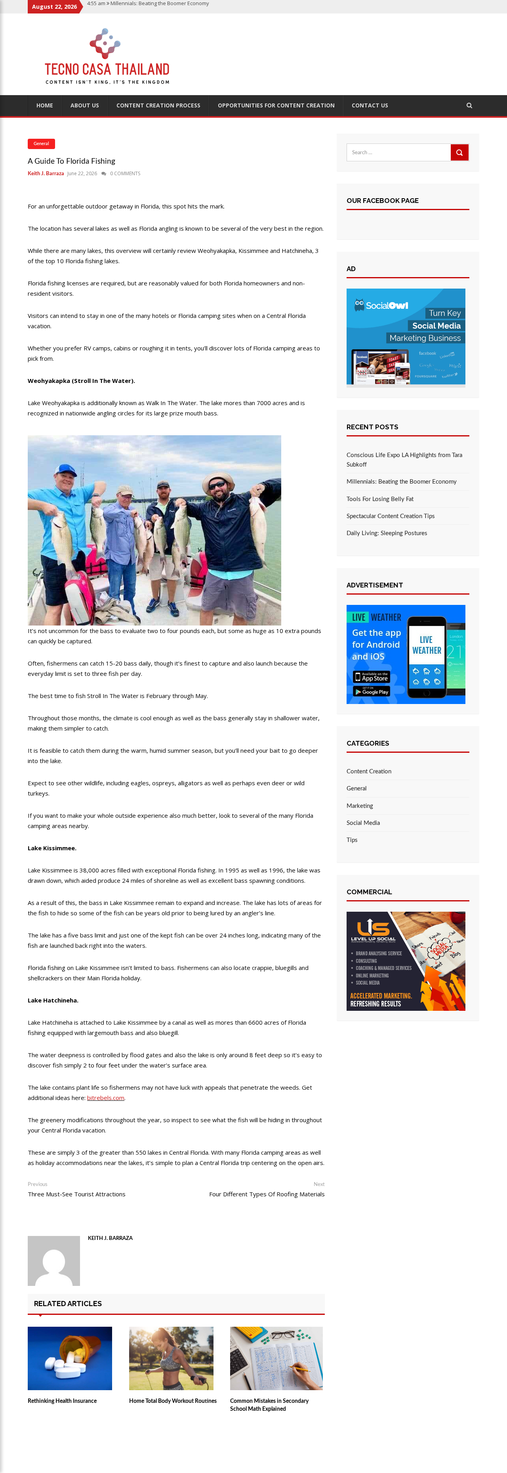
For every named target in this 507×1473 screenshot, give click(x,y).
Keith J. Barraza (46, 173)
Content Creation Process (158, 105)
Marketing (360, 806)
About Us (85, 105)
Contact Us (370, 105)
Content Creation (369, 772)
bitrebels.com (105, 1098)
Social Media (363, 823)
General (41, 144)
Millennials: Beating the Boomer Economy (402, 482)
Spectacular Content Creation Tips (391, 516)
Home (44, 105)
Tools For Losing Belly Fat (380, 499)
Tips (352, 840)
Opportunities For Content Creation (276, 105)
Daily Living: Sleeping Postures (387, 533)
